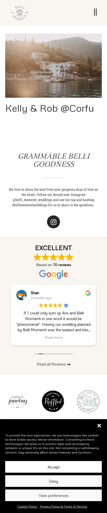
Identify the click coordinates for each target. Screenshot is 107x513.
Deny (53, 481)
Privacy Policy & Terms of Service (63, 506)
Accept (54, 467)
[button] (99, 425)
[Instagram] (53, 221)
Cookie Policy (27, 506)
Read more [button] (54, 337)
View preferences (54, 495)
